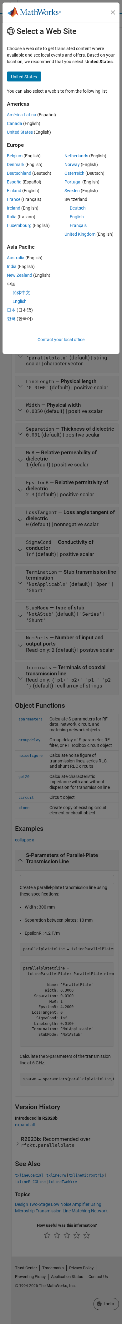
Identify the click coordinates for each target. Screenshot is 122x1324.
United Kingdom (79, 234)
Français (78, 225)
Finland (14, 190)
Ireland (13, 208)
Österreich (74, 173)
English (77, 216)
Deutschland (19, 173)
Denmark (15, 164)
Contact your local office (61, 339)
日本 (11, 310)
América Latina (21, 114)
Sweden (72, 190)
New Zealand (19, 275)
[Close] (113, 12)
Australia (15, 257)
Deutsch (78, 208)
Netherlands (76, 155)
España (14, 181)
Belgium (15, 155)
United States (20, 132)
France (13, 199)
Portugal (72, 181)
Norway (72, 164)
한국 (11, 318)
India (12, 266)
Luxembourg (19, 225)
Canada (14, 123)
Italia (12, 216)
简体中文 (21, 292)
